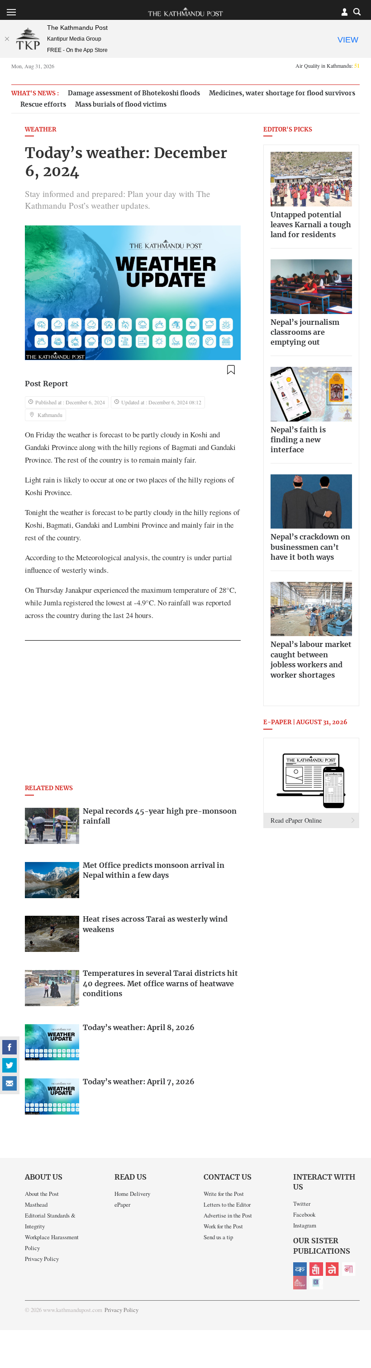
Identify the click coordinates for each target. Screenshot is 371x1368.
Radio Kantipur (300, 1282)
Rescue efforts (43, 104)
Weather (40, 130)
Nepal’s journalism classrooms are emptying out (305, 333)
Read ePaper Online (296, 820)
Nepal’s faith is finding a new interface (298, 440)
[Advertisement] (133, 715)
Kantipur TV (316, 1282)
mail (9, 1083)
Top (353, 1298)
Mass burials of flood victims (120, 104)
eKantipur (300, 1269)
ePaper (122, 1204)
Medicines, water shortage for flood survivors (282, 93)
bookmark (231, 369)
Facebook (304, 1214)
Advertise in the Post (228, 1215)
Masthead (36, 1204)
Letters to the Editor (227, 1204)
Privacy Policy (42, 1259)
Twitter (301, 1203)
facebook (9, 1047)
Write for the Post (224, 1194)
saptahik (316, 1269)
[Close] (7, 39)
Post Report (46, 384)
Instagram (304, 1225)
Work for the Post (223, 1226)
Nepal (332, 1269)
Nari (349, 1269)
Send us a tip (218, 1237)
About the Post (42, 1194)
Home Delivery (132, 1194)
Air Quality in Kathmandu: (327, 65)
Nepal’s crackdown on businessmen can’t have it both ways (310, 547)
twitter (9, 1065)
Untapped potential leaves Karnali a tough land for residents (311, 225)
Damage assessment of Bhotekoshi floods (134, 93)
